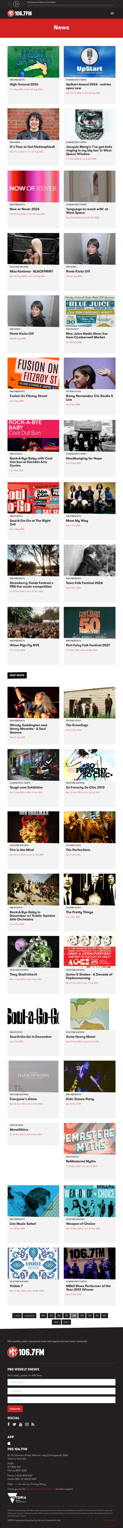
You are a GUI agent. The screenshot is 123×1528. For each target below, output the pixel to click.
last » (66, 1322)
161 (97, 1315)
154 (43, 1315)
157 (66, 1315)
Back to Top (110, 1520)
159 (82, 1315)
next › (56, 1322)
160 (90, 1315)
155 (51, 1315)
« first (17, 1315)
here (15, 1484)
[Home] (20, 13)
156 (59, 1315)
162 (104, 1315)
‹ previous (29, 1315)
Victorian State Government (40, 1489)
